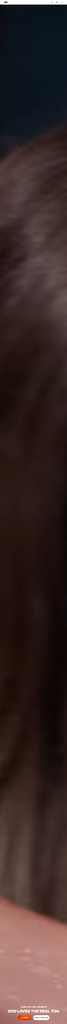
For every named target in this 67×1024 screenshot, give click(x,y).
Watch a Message (41, 1018)
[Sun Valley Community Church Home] (15, 2)
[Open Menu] (61, 2)
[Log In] (57, 2)
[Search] (52, 2)
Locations (25, 1018)
